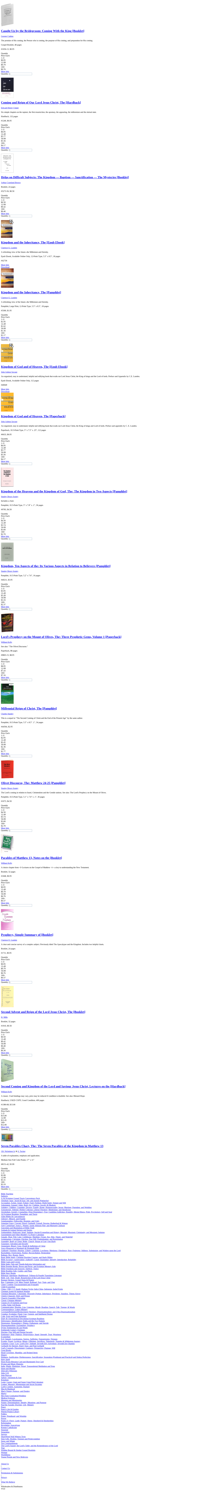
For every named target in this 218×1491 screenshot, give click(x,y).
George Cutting (7, 36)
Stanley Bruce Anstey (9, 497)
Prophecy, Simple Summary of (27, 934)
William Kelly (6, 642)
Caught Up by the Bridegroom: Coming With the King (42, 31)
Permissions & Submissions (12, 1473)
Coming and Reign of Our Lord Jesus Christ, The (41, 102)
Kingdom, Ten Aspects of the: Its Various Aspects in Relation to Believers (56, 566)
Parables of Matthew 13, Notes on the (31, 857)
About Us (5, 1464)
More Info (5, 71)
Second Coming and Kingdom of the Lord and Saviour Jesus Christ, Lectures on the (63, 1086)
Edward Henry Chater (10, 108)
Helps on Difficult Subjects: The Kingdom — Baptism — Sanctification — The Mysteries (65, 177)
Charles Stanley (7, 714)
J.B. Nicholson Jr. (8, 1151)
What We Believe (8, 1482)
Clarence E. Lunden (9, 248)
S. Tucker (21, 1151)
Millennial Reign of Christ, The (29, 708)
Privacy (4, 1477)
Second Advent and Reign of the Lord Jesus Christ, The (43, 1011)
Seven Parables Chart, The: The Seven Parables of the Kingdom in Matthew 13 (52, 1146)
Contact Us (5, 1468)
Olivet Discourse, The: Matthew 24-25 (33, 783)
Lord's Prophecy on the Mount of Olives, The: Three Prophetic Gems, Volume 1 (61, 636)
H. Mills (4, 1017)
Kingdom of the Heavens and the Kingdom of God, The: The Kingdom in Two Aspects (64, 491)
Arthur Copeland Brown (11, 183)
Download (5, 267)
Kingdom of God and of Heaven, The (34, 366)
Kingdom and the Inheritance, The (33, 242)
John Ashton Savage (9, 372)
